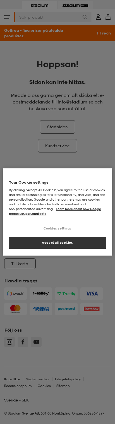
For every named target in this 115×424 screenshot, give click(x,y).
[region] (57, 212)
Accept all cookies (57, 243)
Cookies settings (57, 228)
